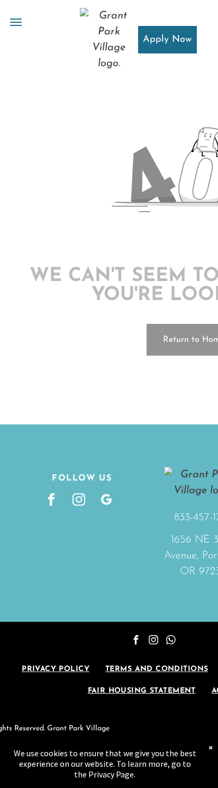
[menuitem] (55, 669)
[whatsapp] (171, 640)
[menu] (15, 22)
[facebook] (51, 500)
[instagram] (79, 500)
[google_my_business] (106, 500)
